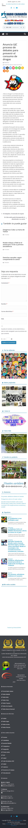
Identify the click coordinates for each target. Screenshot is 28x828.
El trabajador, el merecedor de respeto (13, 213)
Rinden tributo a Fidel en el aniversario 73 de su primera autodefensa (13, 244)
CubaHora (5, 767)
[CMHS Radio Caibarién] (3, 34)
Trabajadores (6, 746)
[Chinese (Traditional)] (22, 20)
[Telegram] (10, 68)
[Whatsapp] (16, 68)
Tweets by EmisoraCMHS (14, 627)
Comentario (5, 283)
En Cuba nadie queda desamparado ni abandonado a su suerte (14, 218)
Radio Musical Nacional (9, 709)
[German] (12, 20)
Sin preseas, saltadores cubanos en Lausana (12, 496)
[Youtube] (13, 68)
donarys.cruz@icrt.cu (7, 798)
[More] (7, 71)
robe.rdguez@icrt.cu (7, 810)
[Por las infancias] (14, 354)
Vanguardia (6, 749)
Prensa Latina (6, 752)
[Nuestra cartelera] (14, 482)
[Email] (19, 68)
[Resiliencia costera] (14, 434)
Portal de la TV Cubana (8, 770)
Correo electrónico (7, 311)
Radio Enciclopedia (7, 706)
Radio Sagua (6, 721)
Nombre (4, 304)
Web (2, 319)
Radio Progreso (6, 703)
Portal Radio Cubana (8, 691)
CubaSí (4, 758)
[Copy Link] (22, 68)
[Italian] (14, 20)
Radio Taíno (6, 700)
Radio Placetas (6, 727)
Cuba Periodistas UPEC (8, 761)
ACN (4, 755)
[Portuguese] (16, 20)
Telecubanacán (6, 773)
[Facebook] (4, 68)
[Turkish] (20, 20)
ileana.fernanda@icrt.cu (8, 786)
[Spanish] (6, 20)
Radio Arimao (6, 724)
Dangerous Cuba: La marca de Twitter (13, 231)
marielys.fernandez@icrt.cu (9, 803)
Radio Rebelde (6, 694)
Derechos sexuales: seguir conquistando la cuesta (12, 258)
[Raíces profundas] (14, 386)
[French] (10, 20)
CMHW (4, 718)
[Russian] (18, 20)
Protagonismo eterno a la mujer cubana (11, 499)
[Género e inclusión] (14, 415)
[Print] (4, 71)
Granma (5, 737)
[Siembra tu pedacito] (14, 461)
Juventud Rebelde (7, 743)
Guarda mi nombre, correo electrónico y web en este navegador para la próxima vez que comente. (14, 331)
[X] (7, 68)
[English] (8, 20)
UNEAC (4, 764)
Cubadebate (6, 740)
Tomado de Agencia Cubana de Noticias (13, 64)
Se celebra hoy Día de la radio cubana (15, 4)
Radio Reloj (5, 697)
